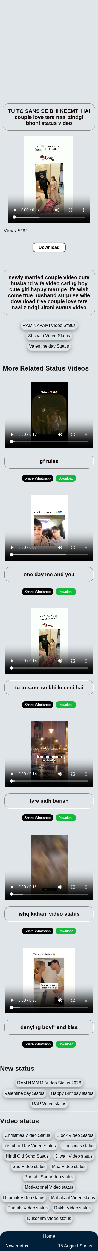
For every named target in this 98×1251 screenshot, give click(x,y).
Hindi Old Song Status (27, 1156)
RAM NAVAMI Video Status (49, 325)
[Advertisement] (49, 49)
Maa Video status (68, 1166)
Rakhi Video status (72, 1208)
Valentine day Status (49, 346)
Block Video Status (75, 1135)
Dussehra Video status (49, 1218)
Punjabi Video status (28, 1208)
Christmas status (78, 1145)
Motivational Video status (49, 1187)
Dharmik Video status (23, 1197)
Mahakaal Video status (73, 1197)
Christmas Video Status (27, 1135)
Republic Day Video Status (30, 1145)
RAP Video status (49, 1103)
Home (49, 1236)
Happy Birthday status (72, 1093)
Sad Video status (29, 1166)
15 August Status (75, 1246)
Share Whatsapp (37, 478)
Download (49, 247)
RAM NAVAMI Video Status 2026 (49, 1083)
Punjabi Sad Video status (49, 1177)
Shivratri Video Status (49, 335)
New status (16, 1246)
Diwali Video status (74, 1156)
